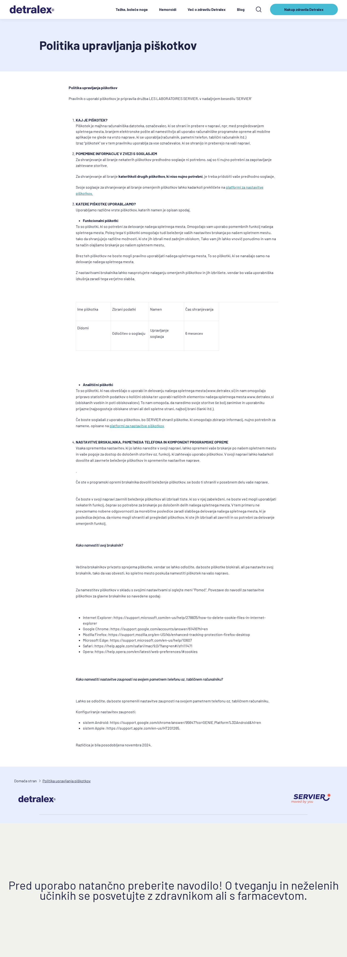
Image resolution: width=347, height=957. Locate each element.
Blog (241, 9)
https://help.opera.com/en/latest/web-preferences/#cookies (146, 651)
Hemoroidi (167, 9)
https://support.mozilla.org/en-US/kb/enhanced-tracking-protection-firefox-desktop (179, 634)
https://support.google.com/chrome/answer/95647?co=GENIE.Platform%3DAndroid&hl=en (185, 722)
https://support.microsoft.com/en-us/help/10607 (151, 640)
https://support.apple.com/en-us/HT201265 (142, 728)
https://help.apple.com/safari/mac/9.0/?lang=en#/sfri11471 (143, 646)
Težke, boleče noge (132, 9)
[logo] (34, 9)
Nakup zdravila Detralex (304, 11)
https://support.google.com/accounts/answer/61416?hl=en (159, 628)
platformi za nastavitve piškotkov (137, 425)
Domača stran (25, 781)
